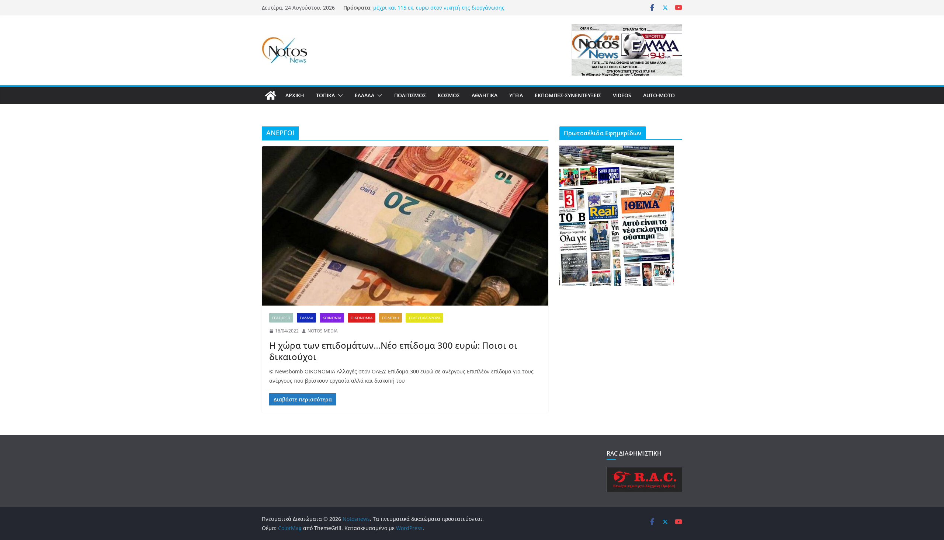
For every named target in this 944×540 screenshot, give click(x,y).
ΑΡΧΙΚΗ (294, 95)
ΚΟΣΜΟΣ (449, 95)
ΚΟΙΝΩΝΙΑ (332, 317)
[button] (339, 95)
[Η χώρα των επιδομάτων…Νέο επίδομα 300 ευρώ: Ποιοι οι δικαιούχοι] (405, 226)
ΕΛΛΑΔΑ (364, 95)
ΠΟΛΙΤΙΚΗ (390, 317)
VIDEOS (622, 95)
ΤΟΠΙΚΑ (325, 95)
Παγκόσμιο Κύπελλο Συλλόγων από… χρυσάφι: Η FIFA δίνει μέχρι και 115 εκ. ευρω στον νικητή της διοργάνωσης (445, 11)
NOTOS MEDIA (323, 331)
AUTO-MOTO (659, 95)
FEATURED (281, 317)
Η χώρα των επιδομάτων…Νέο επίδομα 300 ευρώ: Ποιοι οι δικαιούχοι (393, 351)
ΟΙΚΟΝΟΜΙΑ (361, 317)
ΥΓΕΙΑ (516, 95)
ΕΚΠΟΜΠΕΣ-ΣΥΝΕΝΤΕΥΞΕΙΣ (568, 95)
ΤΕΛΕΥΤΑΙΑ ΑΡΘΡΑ (424, 317)
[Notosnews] (271, 95)
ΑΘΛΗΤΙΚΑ (484, 95)
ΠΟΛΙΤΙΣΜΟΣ (410, 95)
